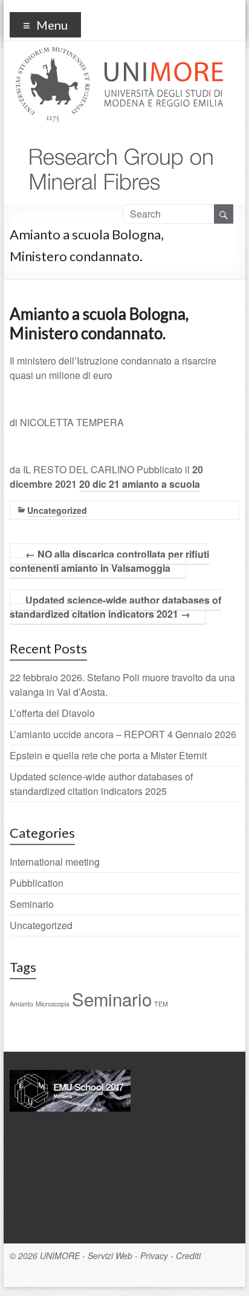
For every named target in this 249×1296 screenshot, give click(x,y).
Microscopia (53, 1003)
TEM (161, 1003)
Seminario (32, 904)
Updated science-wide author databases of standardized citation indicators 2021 (115, 607)
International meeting (55, 862)
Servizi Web (110, 1255)
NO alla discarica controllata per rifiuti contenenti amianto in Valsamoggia (109, 561)
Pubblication (36, 883)
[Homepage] (116, 140)
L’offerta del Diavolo (52, 713)
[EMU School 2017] (70, 1075)
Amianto (21, 1003)
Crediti (188, 1255)
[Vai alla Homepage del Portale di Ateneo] (119, 54)
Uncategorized (57, 510)
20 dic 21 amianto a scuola (139, 484)
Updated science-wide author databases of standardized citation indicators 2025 (101, 784)
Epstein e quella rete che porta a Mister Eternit (108, 755)
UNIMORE (60, 1255)
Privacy (154, 1255)
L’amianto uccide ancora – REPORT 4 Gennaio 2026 (123, 734)
